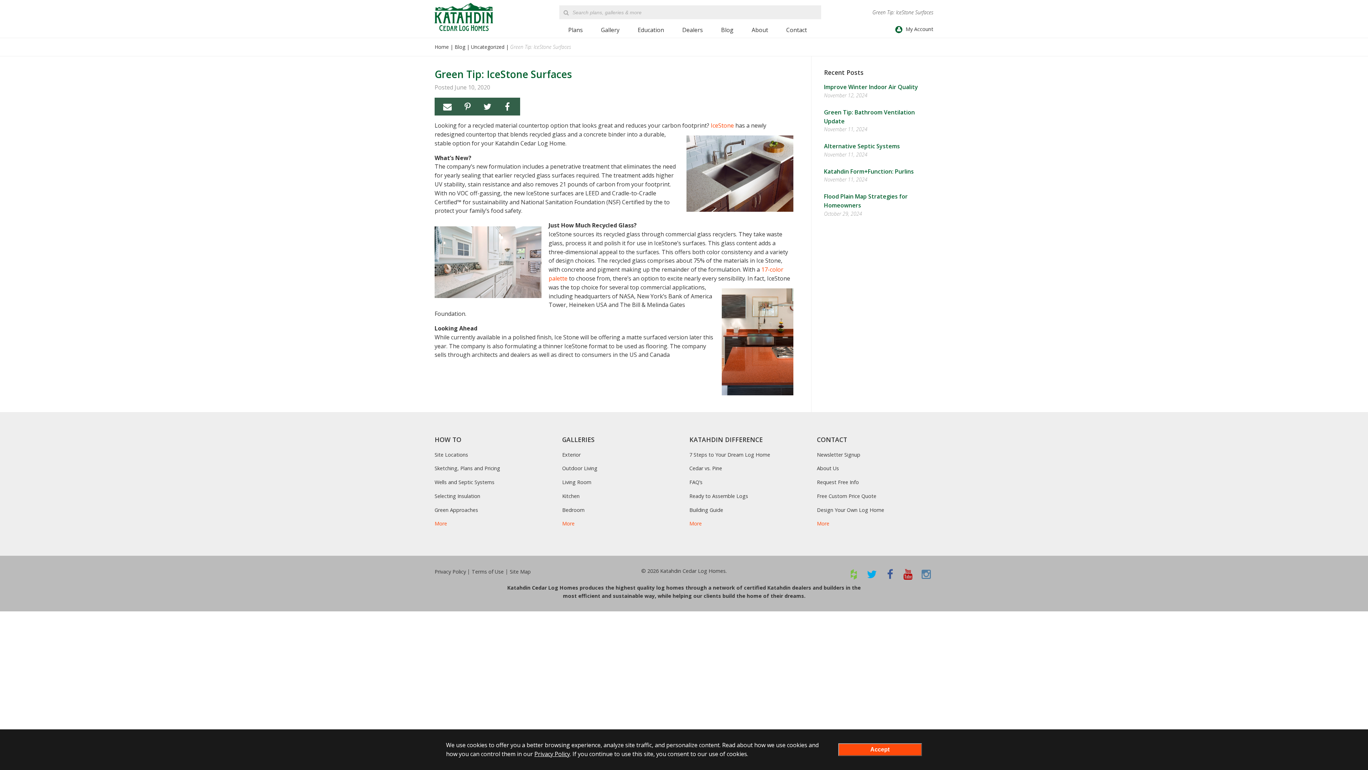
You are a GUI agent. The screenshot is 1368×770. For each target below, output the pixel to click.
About (760, 30)
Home (442, 46)
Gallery (610, 30)
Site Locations (451, 454)
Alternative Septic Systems (862, 146)
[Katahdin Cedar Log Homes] (464, 17)
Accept (880, 749)
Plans (575, 30)
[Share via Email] (447, 106)
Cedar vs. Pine (705, 468)
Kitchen (571, 496)
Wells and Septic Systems (464, 482)
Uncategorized (487, 46)
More (441, 523)
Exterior (571, 454)
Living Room (576, 482)
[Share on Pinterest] (467, 106)
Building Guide (706, 510)
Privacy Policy (450, 571)
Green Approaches (456, 510)
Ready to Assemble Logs (718, 496)
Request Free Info (838, 482)
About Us (828, 468)
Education (651, 30)
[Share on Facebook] (507, 106)
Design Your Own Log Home (850, 510)
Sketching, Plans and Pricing (467, 468)
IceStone (722, 125)
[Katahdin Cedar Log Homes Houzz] (854, 574)
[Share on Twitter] (487, 106)
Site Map (520, 571)
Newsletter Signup (838, 454)
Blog (727, 30)
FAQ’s (696, 482)
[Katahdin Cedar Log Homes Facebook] (890, 574)
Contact (796, 30)
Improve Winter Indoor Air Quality (871, 87)
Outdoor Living (579, 468)
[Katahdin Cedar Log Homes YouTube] (908, 574)
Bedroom (573, 510)
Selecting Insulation (457, 496)
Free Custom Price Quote (846, 496)
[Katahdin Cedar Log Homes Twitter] (872, 574)
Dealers (692, 30)
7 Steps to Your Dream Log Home (729, 454)
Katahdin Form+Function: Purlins (869, 171)
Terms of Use (488, 571)
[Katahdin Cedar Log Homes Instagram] (926, 574)
